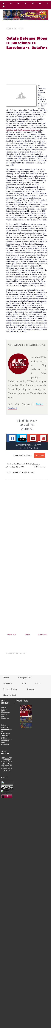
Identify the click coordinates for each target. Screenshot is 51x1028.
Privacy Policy (10, 689)
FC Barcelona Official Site (5, 734)
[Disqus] (27, 518)
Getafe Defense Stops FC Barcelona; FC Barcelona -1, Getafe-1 (26, 43)
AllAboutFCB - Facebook (6, 769)
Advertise (7, 683)
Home (27, 634)
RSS (24, 683)
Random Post (9, 695)
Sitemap (30, 689)
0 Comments (39, 466)
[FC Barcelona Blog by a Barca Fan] (26, 20)
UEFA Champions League (5, 712)
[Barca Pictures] (32, 4)
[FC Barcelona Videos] (40, 4)
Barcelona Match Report (23, 472)
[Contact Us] (3, 6)
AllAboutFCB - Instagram (6, 759)
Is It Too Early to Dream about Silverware (22, 130)
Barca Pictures (5, 717)
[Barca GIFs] (25, 4)
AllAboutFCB (23, 463)
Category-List (24, 678)
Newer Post (11, 634)
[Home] (3, 4)
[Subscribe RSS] (18, 4)
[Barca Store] (11, 4)
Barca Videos (4, 708)
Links (38, 683)
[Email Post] (24, 466)
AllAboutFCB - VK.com (6, 762)
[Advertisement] (29, 68)
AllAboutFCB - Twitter (6, 766)
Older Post (42, 634)
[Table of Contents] (47, 4)
